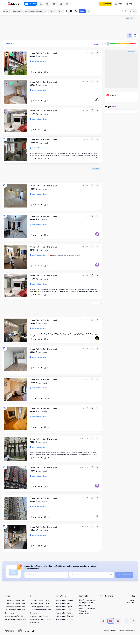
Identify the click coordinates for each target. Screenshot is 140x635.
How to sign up (84, 605)
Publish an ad (106, 3)
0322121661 (131, 603)
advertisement (128, 18)
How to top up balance (87, 608)
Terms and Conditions (109, 630)
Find (82, 11)
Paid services (83, 611)
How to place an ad (86, 603)
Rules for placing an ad (87, 600)
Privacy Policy (83, 614)
